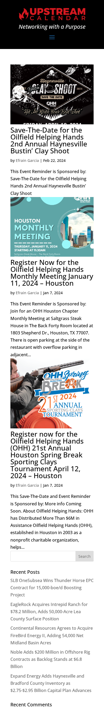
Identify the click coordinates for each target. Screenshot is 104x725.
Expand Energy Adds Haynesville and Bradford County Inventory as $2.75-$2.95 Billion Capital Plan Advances (50, 683)
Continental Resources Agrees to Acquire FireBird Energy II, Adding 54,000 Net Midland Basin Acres (51, 635)
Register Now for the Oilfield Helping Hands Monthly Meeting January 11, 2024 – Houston (51, 272)
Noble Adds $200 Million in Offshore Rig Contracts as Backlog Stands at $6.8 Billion (50, 659)
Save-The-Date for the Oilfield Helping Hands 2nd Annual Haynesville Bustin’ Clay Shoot (48, 140)
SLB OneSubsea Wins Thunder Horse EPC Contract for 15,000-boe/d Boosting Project (52, 587)
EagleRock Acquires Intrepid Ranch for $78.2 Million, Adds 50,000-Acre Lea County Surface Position (49, 611)
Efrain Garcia (27, 160)
